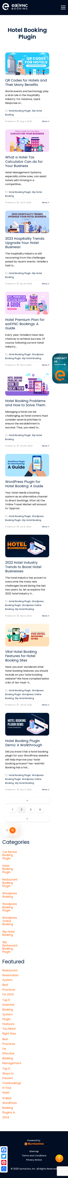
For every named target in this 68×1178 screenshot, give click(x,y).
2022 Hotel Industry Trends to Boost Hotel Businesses (23, 566)
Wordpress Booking (9, 894)
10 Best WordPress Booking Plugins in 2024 (9, 1107)
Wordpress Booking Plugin (9, 907)
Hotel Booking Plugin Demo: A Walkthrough (23, 743)
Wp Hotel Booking (31, 358)
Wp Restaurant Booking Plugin (10, 947)
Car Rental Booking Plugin (9, 855)
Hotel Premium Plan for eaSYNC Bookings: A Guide (24, 324)
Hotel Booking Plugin (20, 110)
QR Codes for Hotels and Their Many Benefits (26, 82)
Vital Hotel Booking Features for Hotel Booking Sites (21, 656)
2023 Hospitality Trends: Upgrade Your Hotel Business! (25, 242)
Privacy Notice (34, 1159)
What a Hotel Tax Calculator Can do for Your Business (24, 161)
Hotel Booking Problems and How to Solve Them (25, 403)
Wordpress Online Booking (9, 921)
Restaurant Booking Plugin (10, 883)
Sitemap (34, 1151)
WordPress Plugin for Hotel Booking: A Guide (24, 483)
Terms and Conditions (34, 1155)
